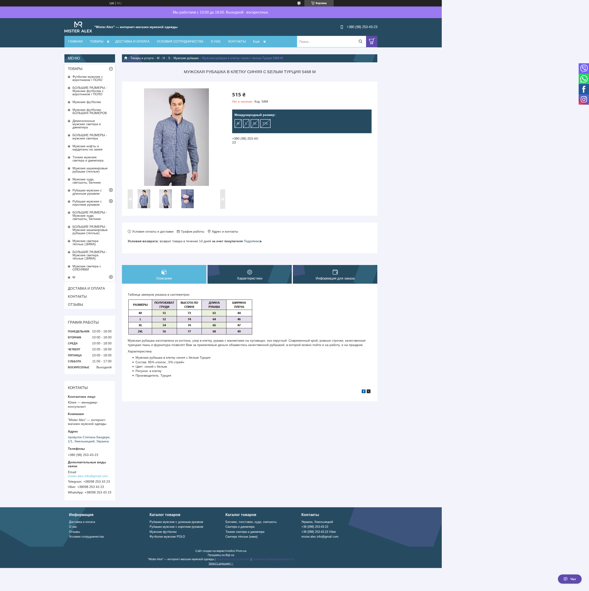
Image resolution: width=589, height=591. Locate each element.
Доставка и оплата (82, 522)
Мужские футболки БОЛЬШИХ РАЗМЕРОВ (89, 111)
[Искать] (360, 41)
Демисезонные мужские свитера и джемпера (86, 124)
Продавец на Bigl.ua (221, 555)
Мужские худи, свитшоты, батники (86, 180)
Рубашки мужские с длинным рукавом (87, 191)
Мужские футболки (86, 102)
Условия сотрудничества (86, 536)
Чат (573, 579)
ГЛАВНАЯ (75, 41)
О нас (73, 526)
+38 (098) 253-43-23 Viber (318, 531)
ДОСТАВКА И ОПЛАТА (132, 41)
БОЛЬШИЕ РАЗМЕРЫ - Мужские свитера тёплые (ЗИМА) (89, 255)
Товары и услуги (141, 58)
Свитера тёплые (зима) (241, 536)
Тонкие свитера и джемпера (244, 531)
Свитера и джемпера (239, 526)
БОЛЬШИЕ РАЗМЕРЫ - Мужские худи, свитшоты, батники (89, 215)
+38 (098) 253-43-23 (314, 526)
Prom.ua (241, 551)
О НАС (216, 41)
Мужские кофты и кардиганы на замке (87, 147)
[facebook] (364, 392)
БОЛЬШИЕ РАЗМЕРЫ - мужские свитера (89, 136)
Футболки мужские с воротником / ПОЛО (87, 78)
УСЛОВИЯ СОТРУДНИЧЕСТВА (180, 41)
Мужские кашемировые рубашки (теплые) (90, 169)
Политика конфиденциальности (273, 559)
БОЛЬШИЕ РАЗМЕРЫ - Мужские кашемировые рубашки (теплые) (90, 230)
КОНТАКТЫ (237, 41)
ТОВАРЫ (96, 41)
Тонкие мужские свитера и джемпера (88, 158)
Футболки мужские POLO (167, 536)
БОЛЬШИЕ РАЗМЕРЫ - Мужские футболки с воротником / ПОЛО (89, 91)
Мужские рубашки (186, 58)
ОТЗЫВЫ (75, 304)
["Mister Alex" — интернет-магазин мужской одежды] (78, 27)
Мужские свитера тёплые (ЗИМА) (85, 242)
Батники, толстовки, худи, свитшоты (251, 522)
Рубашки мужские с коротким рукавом (87, 202)
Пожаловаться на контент (233, 559)
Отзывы (74, 531)
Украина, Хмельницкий (317, 522)
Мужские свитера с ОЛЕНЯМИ (86, 267)
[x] (368, 392)
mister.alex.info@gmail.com (88, 476)
